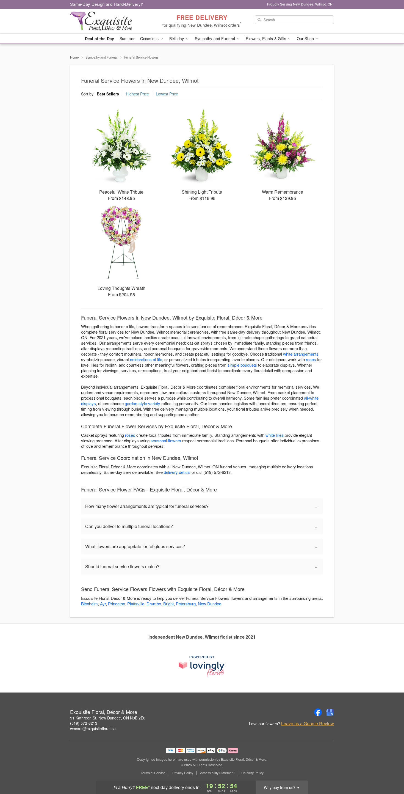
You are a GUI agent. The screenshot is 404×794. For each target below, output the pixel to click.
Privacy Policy (182, 772)
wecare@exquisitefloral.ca (93, 728)
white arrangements (301, 354)
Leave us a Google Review (307, 724)
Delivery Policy (252, 772)
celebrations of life (146, 359)
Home (74, 57)
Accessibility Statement (217, 772)
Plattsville (135, 603)
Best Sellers (108, 94)
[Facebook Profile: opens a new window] (318, 712)
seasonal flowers (166, 440)
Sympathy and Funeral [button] (215, 38)
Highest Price (137, 94)
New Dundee (209, 603)
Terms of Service (153, 772)
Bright (168, 603)
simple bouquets (242, 365)
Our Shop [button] (306, 38)
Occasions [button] (150, 38)
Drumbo (153, 603)
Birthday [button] (177, 38)
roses (311, 359)
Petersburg (186, 603)
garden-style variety (142, 403)
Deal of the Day (99, 38)
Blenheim (89, 603)
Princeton (116, 603)
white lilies (274, 435)
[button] (389, 770)
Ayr (103, 603)
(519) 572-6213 (83, 723)
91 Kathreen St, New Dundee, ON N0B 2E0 (107, 718)
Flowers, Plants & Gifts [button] (266, 38)
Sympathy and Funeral (101, 57)
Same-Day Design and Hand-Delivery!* (107, 4)
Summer (127, 38)
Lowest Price (167, 94)
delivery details (177, 472)
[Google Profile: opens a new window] (330, 712)
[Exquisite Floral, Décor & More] (109, 21)
